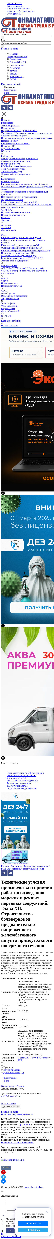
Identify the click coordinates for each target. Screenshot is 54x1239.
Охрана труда (7, 128)
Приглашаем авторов (11, 286)
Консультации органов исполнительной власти (24, 184)
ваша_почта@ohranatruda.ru (20, 11)
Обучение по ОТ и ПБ (12, 199)
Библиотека (15, 59)
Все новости (7, 123)
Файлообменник (9, 306)
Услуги (13, 71)
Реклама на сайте (15, 6)
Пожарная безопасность (13, 215)
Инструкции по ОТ (10, 163)
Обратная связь (14, 3)
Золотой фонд (16, 76)
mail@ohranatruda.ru (10, 1096)
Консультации (17, 65)
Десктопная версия (10, 1106)
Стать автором (14, 14)
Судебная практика (10, 148)
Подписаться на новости (19, 8)
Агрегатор (15, 68)
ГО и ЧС (5, 217)
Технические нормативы (13, 169)
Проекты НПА (8, 146)
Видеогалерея (8, 308)
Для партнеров (8, 230)
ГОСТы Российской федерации (16, 166)
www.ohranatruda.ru (33, 1187)
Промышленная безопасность (15, 212)
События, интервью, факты (14, 135)
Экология (6, 220)
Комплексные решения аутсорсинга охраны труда (25, 250)
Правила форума (9, 283)
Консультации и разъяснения (15, 143)
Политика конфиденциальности (17, 1114)
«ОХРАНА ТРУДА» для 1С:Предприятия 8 (22, 268)
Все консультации (10, 181)
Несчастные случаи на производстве (19, 197)
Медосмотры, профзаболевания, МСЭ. (20, 202)
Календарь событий (17, 56)
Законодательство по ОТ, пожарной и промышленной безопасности (19, 159)
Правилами (24, 1124)
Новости (14, 54)
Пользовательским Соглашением (17, 1142)
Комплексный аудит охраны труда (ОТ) (20, 245)
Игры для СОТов (9, 325)
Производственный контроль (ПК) (18, 253)
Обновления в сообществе (14, 296)
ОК (10, 1231)
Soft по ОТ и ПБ (18, 62)
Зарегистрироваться (11, 1236)
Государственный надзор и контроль (19, 130)
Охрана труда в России (12, 1086)
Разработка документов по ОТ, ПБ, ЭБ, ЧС (22, 258)
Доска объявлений (10, 311)
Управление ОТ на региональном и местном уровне (26, 133)
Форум (13, 73)
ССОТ (13, 79)
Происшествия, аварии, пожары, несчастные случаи (27, 138)
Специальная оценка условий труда (18, 255)
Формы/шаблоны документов (15, 174)
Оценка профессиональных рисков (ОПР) (21, 248)
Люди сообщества (10, 298)
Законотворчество (10, 125)
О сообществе (8, 293)
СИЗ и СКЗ (6, 210)
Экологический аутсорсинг (14, 260)
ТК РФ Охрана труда (11, 171)
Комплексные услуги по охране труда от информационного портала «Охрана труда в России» (23, 240)
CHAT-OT (6, 316)
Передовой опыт (9, 141)
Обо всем (5, 151)
